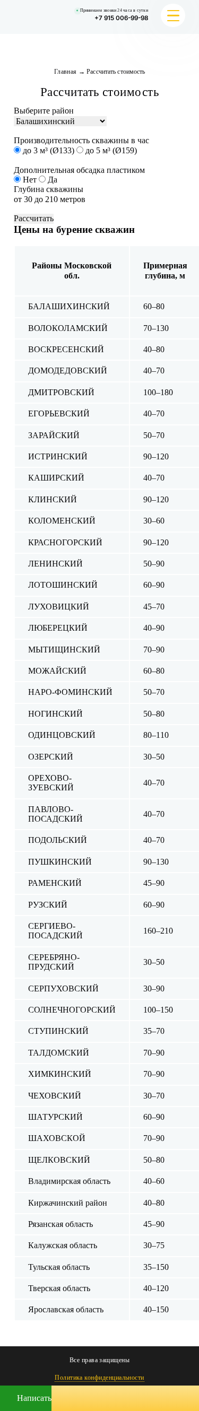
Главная (65, 71)
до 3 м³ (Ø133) (48, 150)
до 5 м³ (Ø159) (110, 150)
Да (51, 179)
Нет (30, 179)
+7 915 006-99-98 (121, 18)
